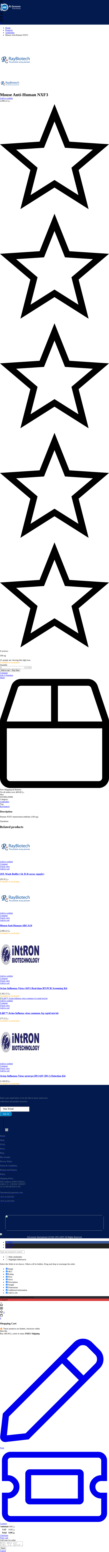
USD (8, 1247)
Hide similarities (15, 1257)
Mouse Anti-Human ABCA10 (16, 925)
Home (8, 28)
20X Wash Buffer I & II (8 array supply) (22, 874)
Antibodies (9, 33)
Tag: (2, 804)
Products (9, 30)
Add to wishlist (6, 98)
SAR (9, 1245)
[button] (4, 869)
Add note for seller (8, 1540)
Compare (4, 673)
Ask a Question (6, 675)
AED (8, 1242)
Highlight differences (17, 1259)
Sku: (2, 794)
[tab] (54, 821)
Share (2, 678)
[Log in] (1, 14)
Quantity (3, 665)
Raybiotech (5, 806)
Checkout (4, 1535)
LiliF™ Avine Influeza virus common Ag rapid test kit (29, 1013)
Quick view (5, 866)
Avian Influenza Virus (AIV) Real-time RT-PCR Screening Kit (33, 988)
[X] (6, 1130)
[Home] (54, 1305)
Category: (4, 799)
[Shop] (54, 1308)
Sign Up (6, 1114)
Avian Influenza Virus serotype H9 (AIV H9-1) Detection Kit (33, 1076)
